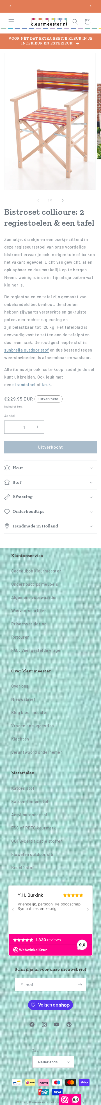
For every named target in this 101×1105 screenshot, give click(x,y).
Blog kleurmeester (29, 712)
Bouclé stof (22, 867)
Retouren (20, 636)
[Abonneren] (80, 984)
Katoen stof (23, 788)
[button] (11, 21)
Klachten (20, 738)
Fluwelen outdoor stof (33, 854)
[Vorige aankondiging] (10, 6)
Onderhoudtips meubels (34, 584)
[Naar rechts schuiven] (63, 200)
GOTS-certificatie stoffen (37, 841)
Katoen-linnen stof (30, 801)
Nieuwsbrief (23, 699)
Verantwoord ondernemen (37, 752)
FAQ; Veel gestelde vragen (37, 650)
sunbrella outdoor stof (26, 349)
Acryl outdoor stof (29, 814)
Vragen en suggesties (32, 725)
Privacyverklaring (29, 623)
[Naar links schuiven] (38, 200)
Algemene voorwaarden (34, 597)
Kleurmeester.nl (41, 1102)
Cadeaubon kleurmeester (36, 570)
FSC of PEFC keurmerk (33, 827)
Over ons (19, 685)
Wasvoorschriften (29, 610)
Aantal (9, 415)
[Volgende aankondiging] (90, 6)
